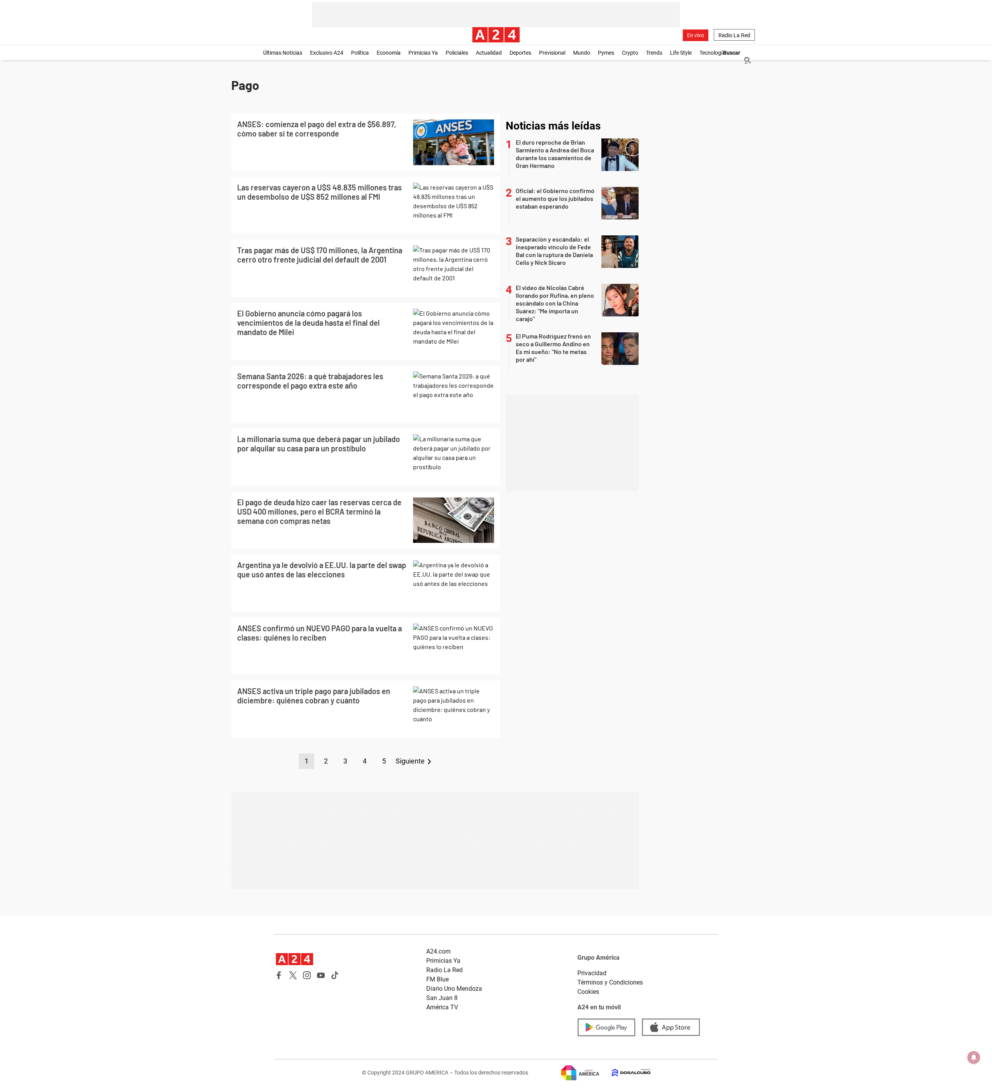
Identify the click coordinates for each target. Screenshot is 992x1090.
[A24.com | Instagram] (307, 975)
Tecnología (712, 53)
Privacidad (591, 973)
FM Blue (437, 979)
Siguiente (410, 761)
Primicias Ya (423, 53)
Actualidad (489, 53)
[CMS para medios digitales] (625, 1072)
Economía (389, 53)
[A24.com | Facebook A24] (279, 975)
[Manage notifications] (974, 1057)
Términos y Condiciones (610, 982)
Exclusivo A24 (326, 53)
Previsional (552, 53)
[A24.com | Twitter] (293, 975)
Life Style (681, 53)
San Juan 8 (442, 998)
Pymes (606, 53)
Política (360, 53)
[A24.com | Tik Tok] (335, 975)
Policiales (457, 53)
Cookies (588, 991)
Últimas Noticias (282, 53)
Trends (654, 53)
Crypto (630, 53)
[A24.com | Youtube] (321, 975)
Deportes (520, 53)
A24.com (438, 951)
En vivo (695, 35)
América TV (442, 1007)
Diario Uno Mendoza (454, 988)
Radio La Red (734, 35)
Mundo (581, 53)
